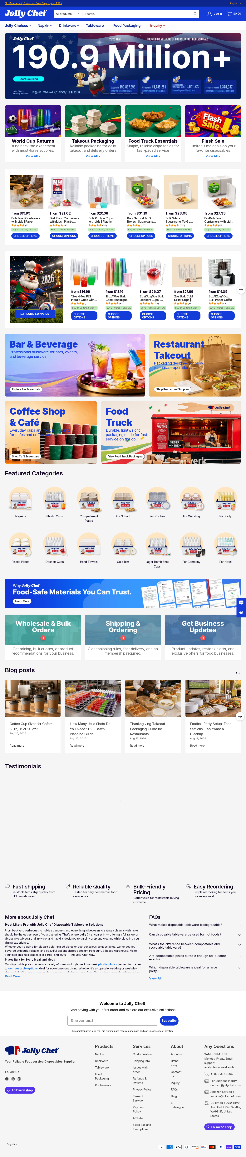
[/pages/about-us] (123, 593)
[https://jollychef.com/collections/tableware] (123, 66)
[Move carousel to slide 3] (120, 93)
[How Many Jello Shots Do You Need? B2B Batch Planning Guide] (93, 698)
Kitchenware (103, 1085)
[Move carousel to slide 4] (127, 93)
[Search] (195, 14)
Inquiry (175, 1083)
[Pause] (141, 93)
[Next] (241, 289)
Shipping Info (141, 1061)
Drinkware (101, 1061)
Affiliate (138, 1118)
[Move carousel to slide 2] (113, 93)
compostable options (23, 968)
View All (155, 978)
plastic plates (107, 964)
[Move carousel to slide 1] (106, 93)
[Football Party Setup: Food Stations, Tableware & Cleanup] (213, 698)
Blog (174, 1096)
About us (177, 1054)
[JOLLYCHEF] (26, 14)
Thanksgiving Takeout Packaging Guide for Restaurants (147, 729)
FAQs (174, 1089)
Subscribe (169, 1020)
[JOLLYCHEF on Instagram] (19, 1080)
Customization (142, 1054)
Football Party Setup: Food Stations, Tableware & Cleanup (211, 729)
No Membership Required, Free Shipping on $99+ (33, 3)
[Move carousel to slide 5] (134, 93)
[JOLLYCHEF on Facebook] (7, 1080)
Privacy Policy (142, 1089)
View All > (33, 156)
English (234, 3)
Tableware (102, 1067)
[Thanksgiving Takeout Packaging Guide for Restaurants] (153, 698)
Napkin (99, 1054)
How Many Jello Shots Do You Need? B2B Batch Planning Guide (90, 729)
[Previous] (5, 289)
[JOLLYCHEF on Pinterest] (13, 1080)
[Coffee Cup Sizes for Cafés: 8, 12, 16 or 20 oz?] (33, 698)
